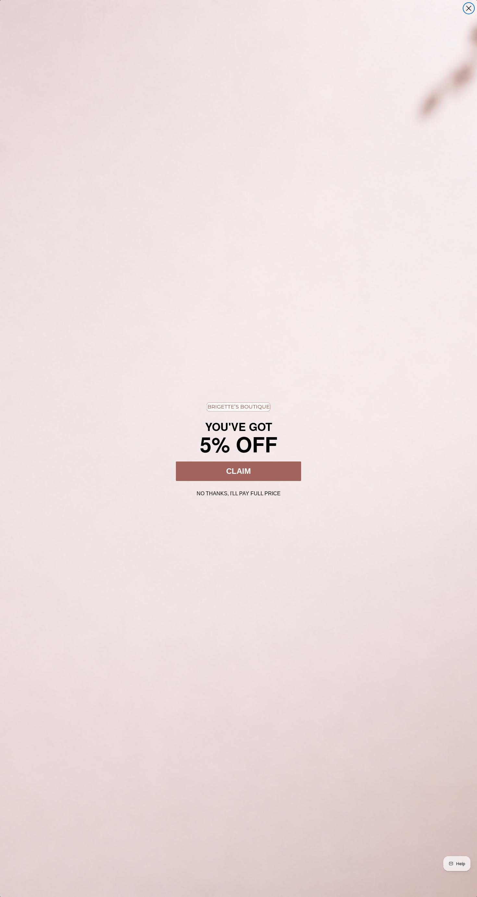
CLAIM (238, 471)
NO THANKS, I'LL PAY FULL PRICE (239, 493)
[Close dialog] (468, 8)
